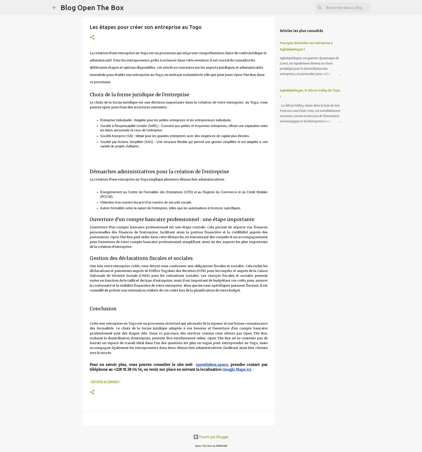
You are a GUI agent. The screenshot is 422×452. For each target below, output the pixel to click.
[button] (92, 38)
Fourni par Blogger (213, 437)
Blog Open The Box (92, 7)
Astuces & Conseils (105, 382)
